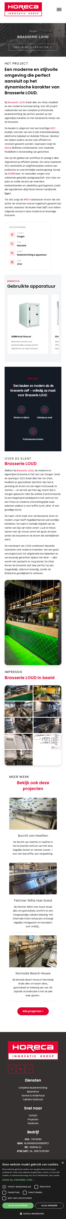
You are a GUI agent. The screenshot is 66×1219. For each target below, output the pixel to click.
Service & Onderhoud (33, 1095)
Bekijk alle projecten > (33, 47)
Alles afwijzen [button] (49, 1205)
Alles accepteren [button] (17, 1205)
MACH (27, 199)
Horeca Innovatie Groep (25, 9)
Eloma (8, 147)
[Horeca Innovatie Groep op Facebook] (12, 1069)
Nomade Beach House (33, 951)
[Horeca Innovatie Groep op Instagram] (29, 1069)
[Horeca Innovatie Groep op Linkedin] (20, 1069)
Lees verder (54, 1175)
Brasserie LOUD (16, 102)
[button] (33, 1179)
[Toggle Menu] (59, 9)
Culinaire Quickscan (33, 1099)
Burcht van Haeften (33, 813)
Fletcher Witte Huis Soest (33, 878)
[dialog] (33, 1189)
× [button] (62, 1163)
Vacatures (33, 1123)
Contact (33, 1115)
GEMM (11, 173)
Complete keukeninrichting (33, 1087)
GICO (52, 128)
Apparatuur (33, 1091)
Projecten (33, 1119)
